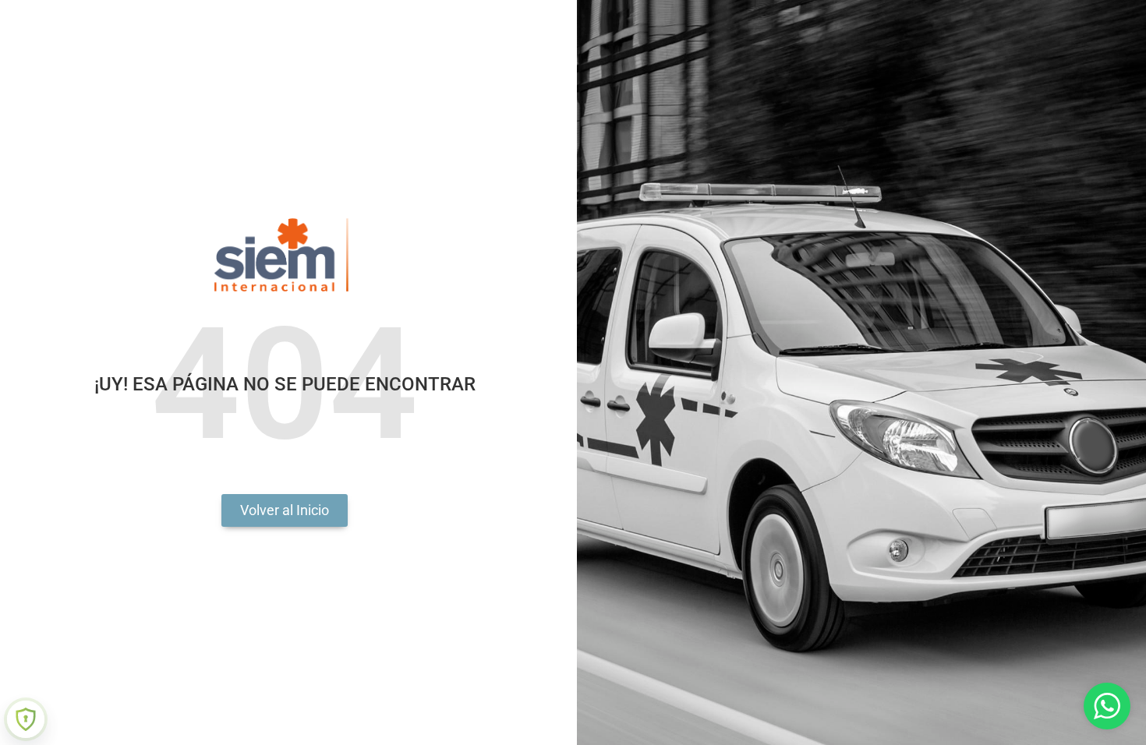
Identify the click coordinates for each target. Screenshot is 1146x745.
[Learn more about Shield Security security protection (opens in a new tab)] (25, 719)
